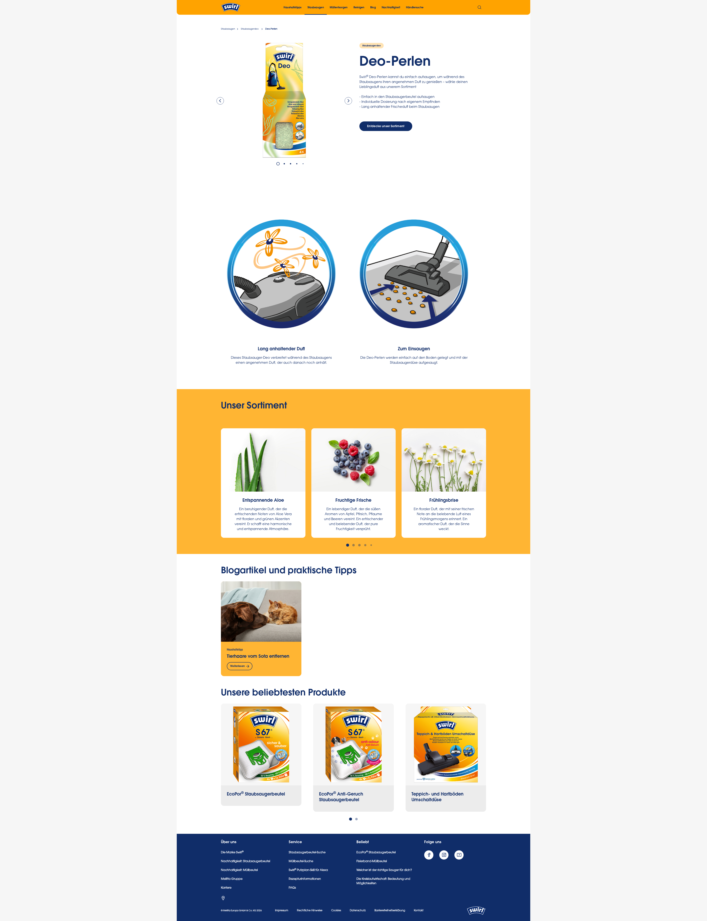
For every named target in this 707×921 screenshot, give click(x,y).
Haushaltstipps (293, 7)
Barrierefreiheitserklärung (389, 910)
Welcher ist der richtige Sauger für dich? (384, 870)
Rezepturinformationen (305, 879)
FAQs (292, 887)
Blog (373, 7)
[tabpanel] (284, 100)
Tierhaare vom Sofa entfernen (258, 656)
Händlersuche (414, 7)
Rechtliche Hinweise (309, 910)
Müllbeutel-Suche (301, 861)
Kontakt (418, 910)
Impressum (281, 910)
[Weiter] (348, 101)
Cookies (336, 910)
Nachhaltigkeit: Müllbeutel (239, 870)
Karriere (226, 887)
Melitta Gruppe (231, 879)
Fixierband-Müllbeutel (371, 861)
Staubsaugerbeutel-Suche (307, 852)
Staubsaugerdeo (371, 45)
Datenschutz (358, 910)
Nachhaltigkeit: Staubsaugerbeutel (245, 861)
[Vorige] (220, 101)
